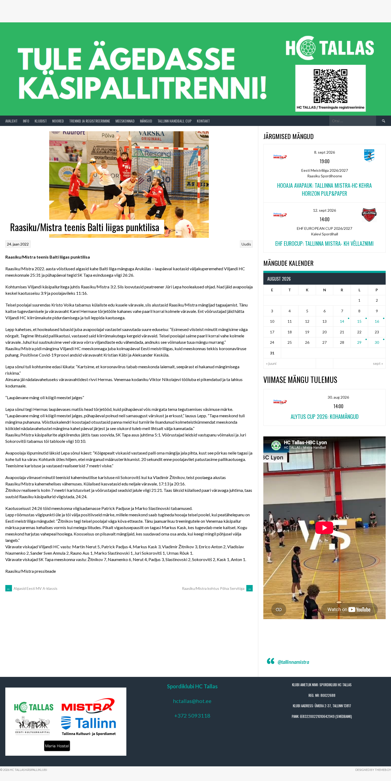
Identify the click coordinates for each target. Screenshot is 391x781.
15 (359, 321)
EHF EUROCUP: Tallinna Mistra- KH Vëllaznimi (324, 243)
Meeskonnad (125, 121)
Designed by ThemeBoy (373, 769)
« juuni (271, 363)
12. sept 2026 (324, 210)
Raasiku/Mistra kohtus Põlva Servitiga (216, 588)
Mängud (146, 121)
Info (26, 121)
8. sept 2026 (324, 152)
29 (359, 342)
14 (342, 321)
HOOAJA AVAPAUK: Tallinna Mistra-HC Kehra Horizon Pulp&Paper (324, 189)
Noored (58, 121)
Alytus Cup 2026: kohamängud (325, 416)
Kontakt (203, 121)
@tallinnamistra (293, 662)
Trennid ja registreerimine (89, 121)
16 (377, 321)
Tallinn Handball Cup (174, 121)
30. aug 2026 (338, 397)
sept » (378, 363)
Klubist (41, 121)
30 (377, 342)
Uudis (246, 244)
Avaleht (11, 121)
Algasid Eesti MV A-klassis (32, 588)
